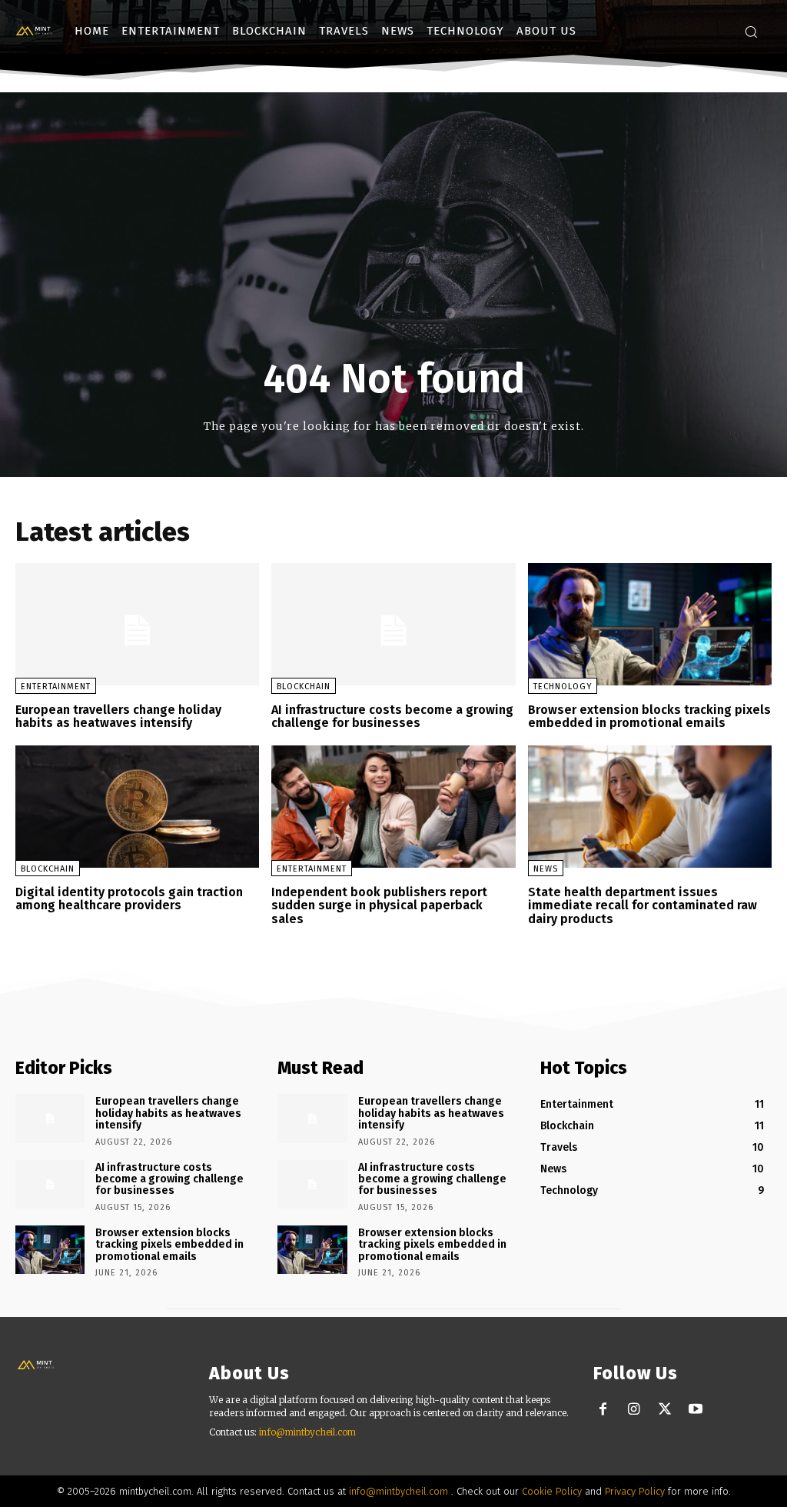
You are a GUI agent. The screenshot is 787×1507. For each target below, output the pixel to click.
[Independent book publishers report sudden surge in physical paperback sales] (393, 806)
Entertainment (56, 687)
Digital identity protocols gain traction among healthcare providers (129, 899)
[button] (751, 31)
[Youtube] (695, 1409)
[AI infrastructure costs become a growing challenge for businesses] (393, 624)
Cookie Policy (552, 1491)
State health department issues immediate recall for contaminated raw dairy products (642, 905)
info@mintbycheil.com (307, 1432)
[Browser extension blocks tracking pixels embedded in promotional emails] (650, 624)
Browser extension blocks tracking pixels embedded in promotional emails (649, 716)
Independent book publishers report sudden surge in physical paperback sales (379, 905)
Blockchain (303, 687)
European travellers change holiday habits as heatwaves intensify (118, 716)
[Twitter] (664, 1409)
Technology (562, 687)
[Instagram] (633, 1409)
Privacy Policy (635, 1491)
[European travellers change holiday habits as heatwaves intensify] (137, 624)
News (545, 869)
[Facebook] (603, 1409)
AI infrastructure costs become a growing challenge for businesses (392, 716)
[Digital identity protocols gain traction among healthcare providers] (137, 806)
